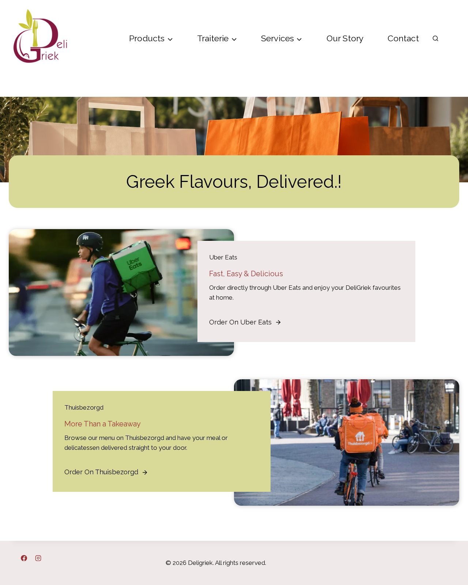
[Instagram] (38, 558)
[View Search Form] (435, 38)
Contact (403, 38)
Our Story (345, 38)
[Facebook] (24, 558)
